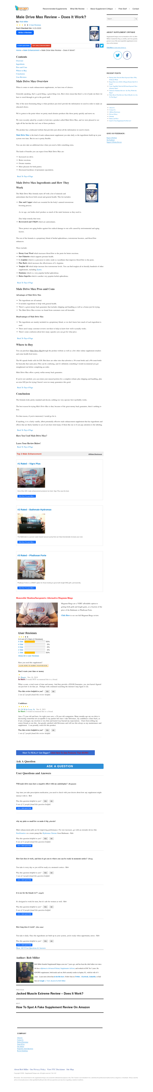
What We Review (77, 8)
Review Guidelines (22, 1051)
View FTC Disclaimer (56, 1069)
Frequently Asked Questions (25, 1048)
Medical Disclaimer (22, 1042)
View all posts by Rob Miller (56, 981)
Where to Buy (21, 70)
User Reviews (35, 25)
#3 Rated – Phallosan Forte (31, 555)
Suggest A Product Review (114, 142)
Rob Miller (24, 22)
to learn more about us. (116, 47)
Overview (19, 60)
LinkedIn (92, 976)
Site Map (70, 1069)
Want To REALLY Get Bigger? (55, 752)
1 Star (20, 653)
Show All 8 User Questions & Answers (31, 948)
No (53, 691)
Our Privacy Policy (38, 1069)
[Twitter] (102, 45)
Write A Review (25, 33)
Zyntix (39, 269)
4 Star (20, 644)
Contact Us (20, 1040)
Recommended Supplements (55, 8)
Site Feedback (111, 140)
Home (18, 50)
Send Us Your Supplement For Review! (120, 121)
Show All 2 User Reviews (28, 656)
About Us (19, 1038)
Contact (135, 8)
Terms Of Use (21, 1044)
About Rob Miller (21, 1069)
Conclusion (20, 73)
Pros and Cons (21, 67)
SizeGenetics (21, 833)
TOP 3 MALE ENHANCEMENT (41, 45)
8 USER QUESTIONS (23, 45)
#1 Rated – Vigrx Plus (28, 463)
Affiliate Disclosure (114, 112)
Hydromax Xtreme (50, 833)
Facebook (84, 976)
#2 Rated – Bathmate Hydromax (34, 509)
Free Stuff (123, 8)
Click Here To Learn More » (27, 496)
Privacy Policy (113, 114)
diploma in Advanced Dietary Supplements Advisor (58, 968)
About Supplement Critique (101, 8)
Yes (47, 691)
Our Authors (20, 1046)
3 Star (20, 647)
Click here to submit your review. (33, 666)
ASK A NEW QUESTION (24, 808)
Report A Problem (112, 138)
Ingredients (20, 64)
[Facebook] (97, 45)
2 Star (20, 650)
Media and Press (113, 118)
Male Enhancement (31, 50)
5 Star (20, 642)
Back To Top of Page (25, 176)
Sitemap (111, 116)
